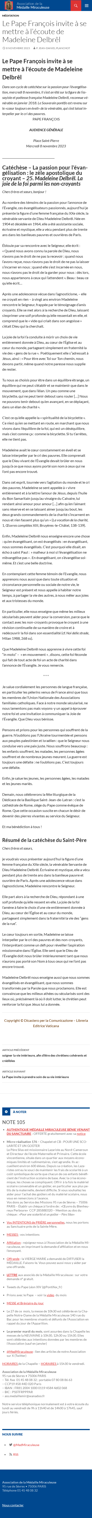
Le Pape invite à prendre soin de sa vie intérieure (35, 1074)
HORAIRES (10, 1364)
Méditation (10, 15)
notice (81, 1133)
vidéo (50, 1295)
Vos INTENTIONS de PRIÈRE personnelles (36, 1222)
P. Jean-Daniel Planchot (53, 48)
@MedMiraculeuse (20, 1351)
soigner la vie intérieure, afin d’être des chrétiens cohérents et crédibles (44, 1055)
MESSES (13, 1234)
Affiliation (14, 1242)
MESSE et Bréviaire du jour (25, 1303)
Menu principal (86, 5)
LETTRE (12, 1275)
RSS (15, 1454)
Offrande (13, 1259)
